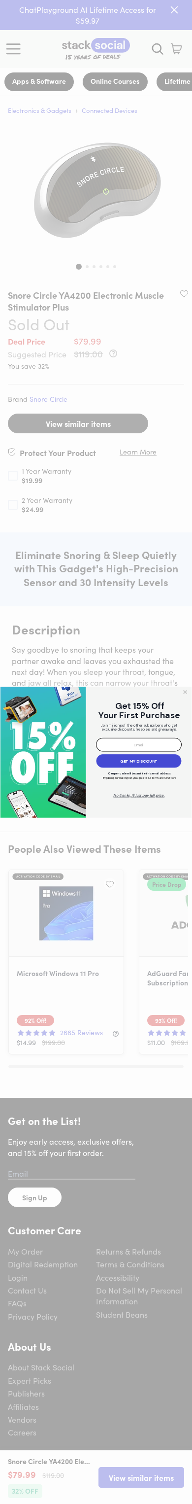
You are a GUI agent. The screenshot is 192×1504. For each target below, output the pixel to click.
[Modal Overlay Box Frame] (96, 752)
